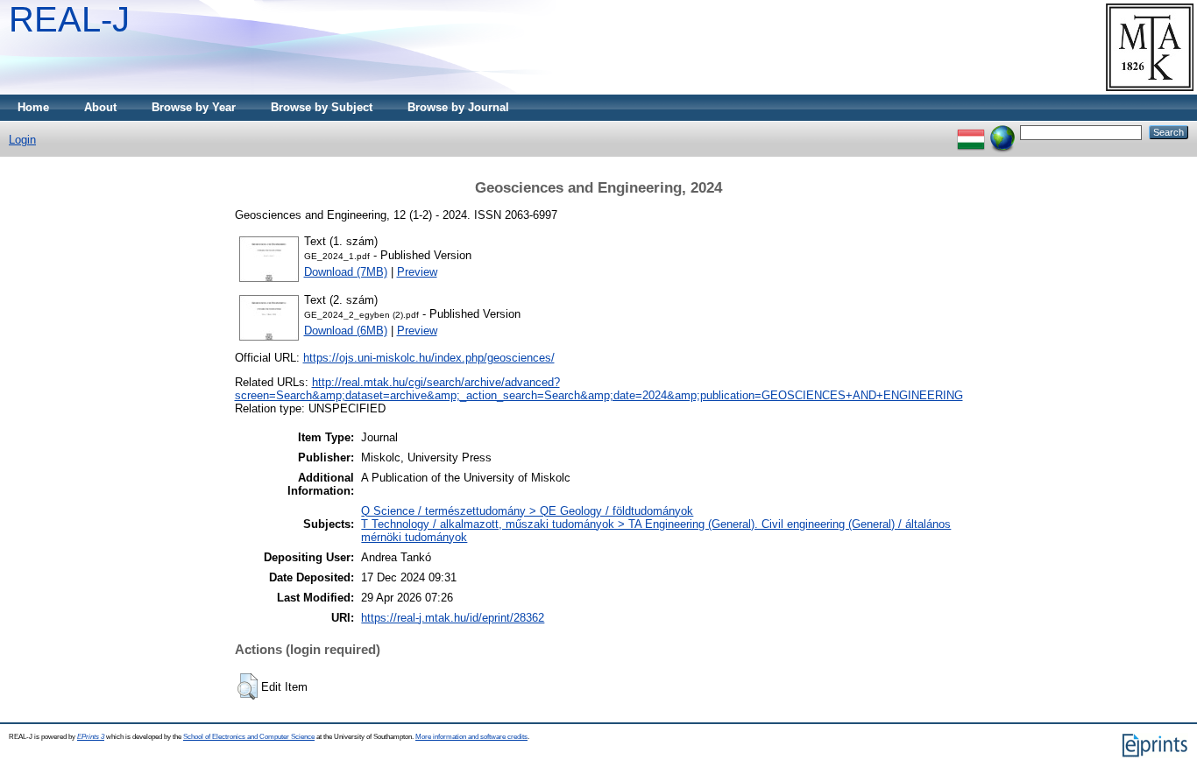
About (100, 107)
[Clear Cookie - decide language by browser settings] (1002, 131)
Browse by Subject (321, 107)
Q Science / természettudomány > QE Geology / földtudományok (527, 510)
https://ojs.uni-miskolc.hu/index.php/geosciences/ (429, 357)
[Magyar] (971, 131)
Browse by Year (194, 107)
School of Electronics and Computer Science (249, 737)
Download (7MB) (345, 271)
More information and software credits (471, 737)
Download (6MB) (345, 330)
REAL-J (69, 19)
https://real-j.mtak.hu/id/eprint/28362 (452, 617)
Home (33, 107)
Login (22, 139)
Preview (417, 271)
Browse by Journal (458, 107)
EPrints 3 (90, 737)
